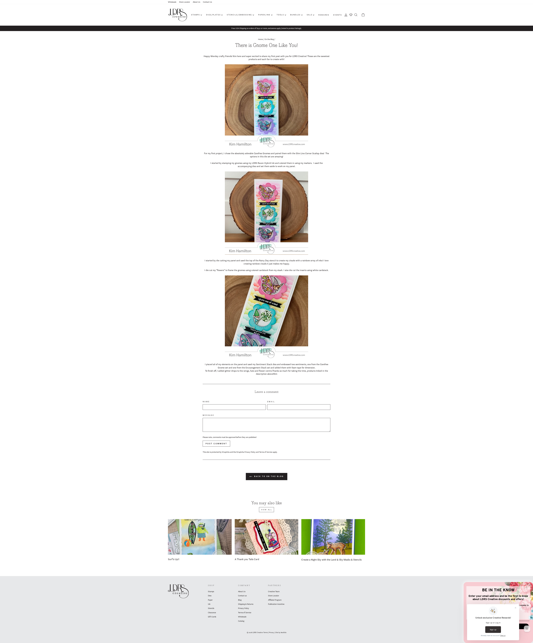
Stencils (211, 608)
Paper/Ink (264, 15)
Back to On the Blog (268, 476)
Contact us (242, 595)
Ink (209, 604)
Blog (240, 600)
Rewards (323, 15)
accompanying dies (247, 166)
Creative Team (274, 591)
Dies (209, 595)
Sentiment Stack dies (266, 364)
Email (271, 402)
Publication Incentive (276, 604)
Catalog (241, 621)
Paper (210, 600)
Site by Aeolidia (280, 632)
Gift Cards (212, 617)
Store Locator (184, 2)
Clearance (212, 612)
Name (206, 402)
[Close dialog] (530, 585)
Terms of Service (265, 452)
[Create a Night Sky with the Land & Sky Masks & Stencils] (333, 537)
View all (266, 510)
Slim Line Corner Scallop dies (310, 153)
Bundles (295, 15)
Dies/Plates (213, 15)
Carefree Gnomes (262, 153)
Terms (265, 632)
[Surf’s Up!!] (200, 537)
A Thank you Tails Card (247, 559)
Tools (280, 15)
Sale (309, 15)
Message (208, 415)
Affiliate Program (274, 600)
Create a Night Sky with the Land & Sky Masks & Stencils (331, 559)
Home (260, 39)
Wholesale (172, 2)
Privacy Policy (249, 452)
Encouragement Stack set (258, 367)
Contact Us (207, 2)
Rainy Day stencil (267, 260)
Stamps (195, 15)
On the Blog (269, 39)
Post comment (216, 443)
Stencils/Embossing (239, 15)
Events (337, 15)
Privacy (271, 632)
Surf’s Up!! (173, 559)
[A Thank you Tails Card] (266, 537)
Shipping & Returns (245, 604)
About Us (196, 2)
